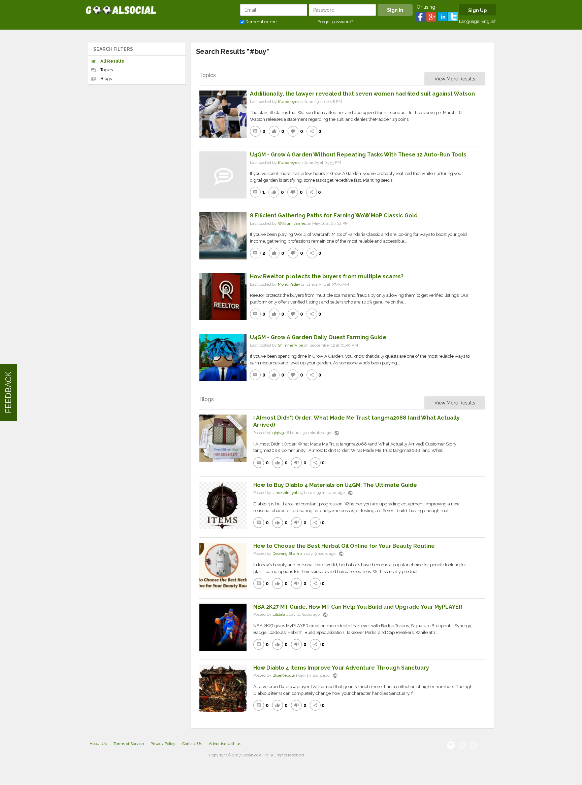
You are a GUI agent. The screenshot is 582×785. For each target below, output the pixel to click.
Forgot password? (335, 21)
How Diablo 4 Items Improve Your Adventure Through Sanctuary (341, 668)
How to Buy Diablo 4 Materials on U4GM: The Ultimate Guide (335, 485)
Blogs (101, 78)
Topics (102, 70)
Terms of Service (129, 743)
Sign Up (477, 10)
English (488, 21)
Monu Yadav (289, 284)
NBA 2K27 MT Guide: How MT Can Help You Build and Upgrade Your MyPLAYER (357, 607)
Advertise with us (225, 743)
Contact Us (192, 743)
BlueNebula (283, 675)
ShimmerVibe (290, 345)
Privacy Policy (163, 743)
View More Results (454, 78)
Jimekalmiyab (285, 493)
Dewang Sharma (287, 553)
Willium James (292, 223)
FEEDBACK (8, 392)
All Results (107, 61)
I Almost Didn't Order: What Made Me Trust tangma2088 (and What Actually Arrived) (356, 421)
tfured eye (287, 101)
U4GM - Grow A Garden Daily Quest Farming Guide (318, 337)
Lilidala (278, 614)
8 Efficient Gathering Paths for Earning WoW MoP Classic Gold (334, 215)
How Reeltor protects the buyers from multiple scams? (326, 276)
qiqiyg (278, 432)
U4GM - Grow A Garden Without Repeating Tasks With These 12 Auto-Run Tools (358, 154)
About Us (98, 743)
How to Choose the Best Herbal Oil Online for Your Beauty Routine (344, 546)
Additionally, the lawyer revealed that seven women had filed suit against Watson (362, 94)
